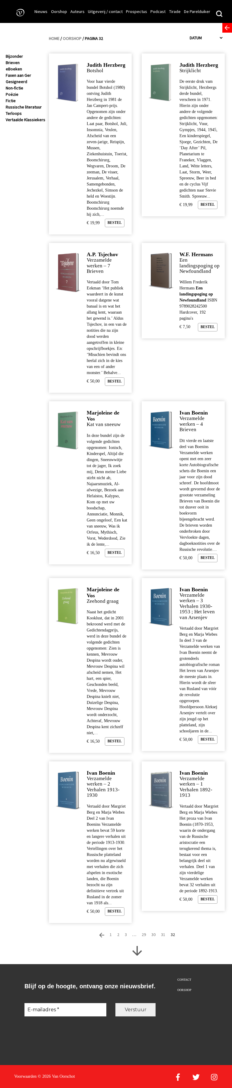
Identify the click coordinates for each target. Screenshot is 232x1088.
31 (163, 934)
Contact (184, 979)
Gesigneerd (16, 81)
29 (144, 934)
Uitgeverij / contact (105, 11)
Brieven (13, 62)
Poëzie (12, 94)
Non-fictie (14, 88)
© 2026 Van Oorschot (56, 1076)
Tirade (175, 11)
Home (54, 38)
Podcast (158, 11)
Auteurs (77, 11)
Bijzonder (14, 56)
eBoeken (14, 69)
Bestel (115, 223)
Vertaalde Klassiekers (25, 119)
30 (153, 934)
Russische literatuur (24, 107)
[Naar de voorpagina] (18, 12)
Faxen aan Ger (18, 75)
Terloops (14, 113)
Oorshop (59, 11)
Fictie (11, 100)
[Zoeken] (219, 14)
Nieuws (40, 11)
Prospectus (136, 11)
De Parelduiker (197, 11)
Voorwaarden (25, 1076)
